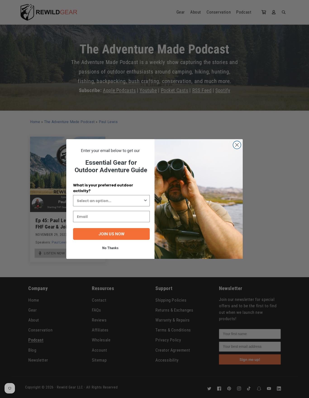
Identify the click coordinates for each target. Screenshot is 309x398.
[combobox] (110, 200)
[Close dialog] (237, 145)
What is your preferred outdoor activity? (103, 188)
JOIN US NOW (111, 233)
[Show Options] (145, 200)
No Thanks (110, 248)
